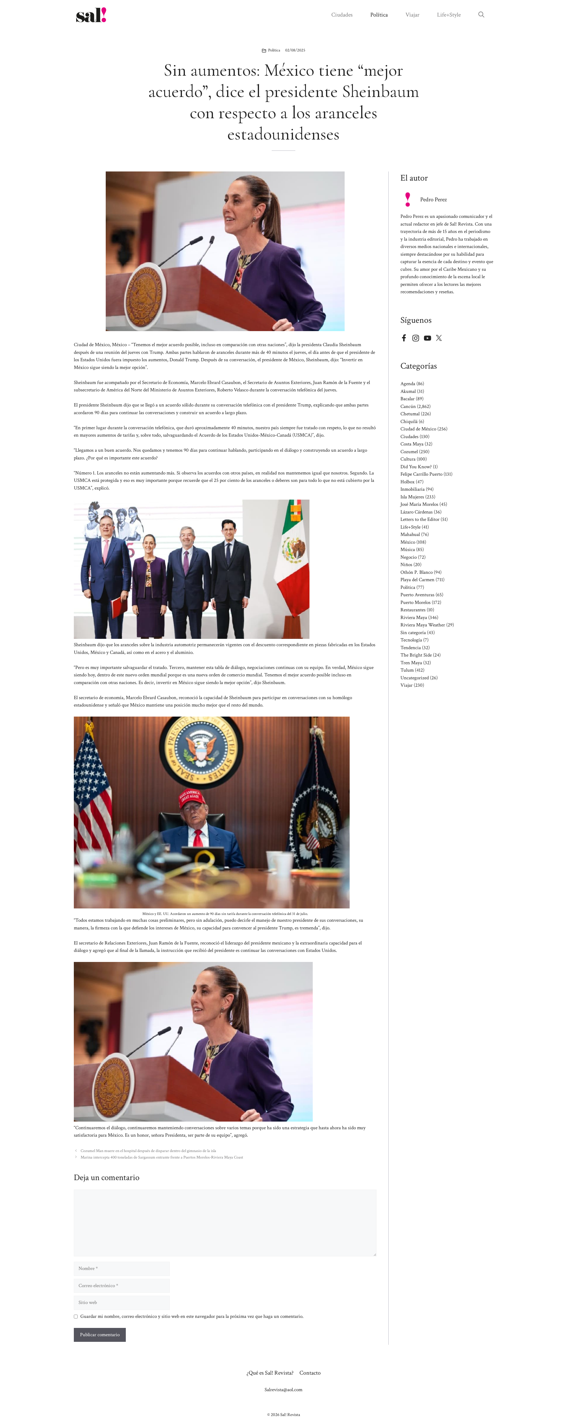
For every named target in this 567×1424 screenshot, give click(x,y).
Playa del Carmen (417, 579)
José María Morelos (419, 504)
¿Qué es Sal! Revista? (270, 1373)
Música (407, 549)
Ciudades (342, 15)
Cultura (408, 459)
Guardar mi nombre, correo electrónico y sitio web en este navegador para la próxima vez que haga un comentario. (192, 1316)
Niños (406, 564)
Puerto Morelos (415, 602)
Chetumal (410, 414)
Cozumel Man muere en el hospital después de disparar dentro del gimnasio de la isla (148, 1151)
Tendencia (410, 647)
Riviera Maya (413, 617)
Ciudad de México (418, 429)
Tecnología (411, 640)
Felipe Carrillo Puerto (421, 474)
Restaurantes (413, 610)
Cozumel (409, 451)
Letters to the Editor (419, 519)
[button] (481, 15)
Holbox (407, 482)
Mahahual (410, 534)
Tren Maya (411, 663)
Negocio (408, 557)
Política (379, 15)
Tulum (407, 670)
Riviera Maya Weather (422, 625)
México (407, 542)
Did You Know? (416, 467)
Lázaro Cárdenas (416, 512)
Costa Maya (411, 444)
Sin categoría (413, 632)
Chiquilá (409, 421)
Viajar (412, 15)
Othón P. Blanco (416, 572)
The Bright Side (416, 655)
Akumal (408, 391)
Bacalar (407, 399)
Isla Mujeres (412, 497)
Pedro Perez (433, 199)
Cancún (408, 406)
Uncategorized (414, 678)
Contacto (310, 1373)
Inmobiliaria (412, 489)
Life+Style (449, 15)
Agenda (407, 383)
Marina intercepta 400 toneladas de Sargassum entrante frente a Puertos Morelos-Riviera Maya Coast (162, 1157)
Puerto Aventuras (417, 595)
